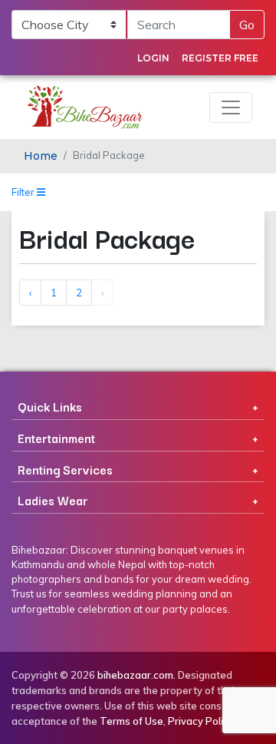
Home (41, 156)
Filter (24, 192)
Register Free (220, 58)
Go (247, 24)
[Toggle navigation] (230, 107)
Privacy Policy (201, 721)
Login (153, 58)
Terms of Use (131, 721)
